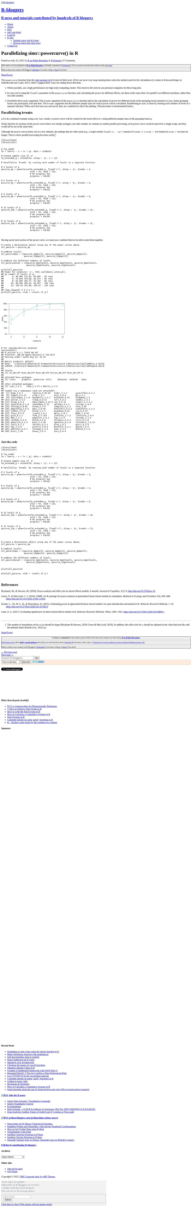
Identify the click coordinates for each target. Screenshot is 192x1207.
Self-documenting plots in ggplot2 (23, 1057)
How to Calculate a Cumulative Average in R (28, 714)
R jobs (10, 37)
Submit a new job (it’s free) (26, 40)
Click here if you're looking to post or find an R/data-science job (118, 642)
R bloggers (56, 60)
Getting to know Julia (17, 1081)
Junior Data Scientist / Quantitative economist (28, 1101)
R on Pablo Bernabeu (38, 60)
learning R (68, 642)
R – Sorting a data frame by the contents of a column (32, 722)
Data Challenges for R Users (20, 1059)
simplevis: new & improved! (20, 1062)
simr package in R (43, 80)
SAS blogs (12, 1171)
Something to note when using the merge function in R (33, 1051)
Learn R (11, 35)
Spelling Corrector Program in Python (25, 1134)
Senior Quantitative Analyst (20, 1104)
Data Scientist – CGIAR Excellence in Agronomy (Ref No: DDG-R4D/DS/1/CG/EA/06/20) (51, 1109)
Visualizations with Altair (19, 1132)
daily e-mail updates (28, 642)
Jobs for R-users (17, 1095)
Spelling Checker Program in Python (24, 1137)
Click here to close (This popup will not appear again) (26, 1204)
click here (35, 70)
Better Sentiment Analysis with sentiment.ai (27, 1054)
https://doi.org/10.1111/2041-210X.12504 (25, 599)
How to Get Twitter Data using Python (25, 1129)
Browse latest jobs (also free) (26, 43)
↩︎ (45, 627)
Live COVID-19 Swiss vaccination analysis (28, 1076)
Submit (8, 1200)
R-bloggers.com (8, 642)
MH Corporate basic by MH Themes (37, 1176)
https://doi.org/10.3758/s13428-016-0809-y (143, 611)
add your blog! (14, 32)
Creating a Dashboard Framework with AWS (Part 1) (32, 1070)
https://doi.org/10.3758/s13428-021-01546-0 (27, 606)
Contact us (12, 46)
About (10, 27)
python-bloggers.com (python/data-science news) (33, 1118)
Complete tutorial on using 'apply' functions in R (30, 719)
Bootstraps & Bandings (18, 1084)
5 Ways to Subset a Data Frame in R (24, 709)
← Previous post (9, 652)
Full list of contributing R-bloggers (18, 1145)
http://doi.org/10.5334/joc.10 (141, 591)
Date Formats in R (16, 717)
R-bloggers (66, 66)
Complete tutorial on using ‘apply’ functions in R (30, 1078)
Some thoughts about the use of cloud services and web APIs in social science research (48, 1089)
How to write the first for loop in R (23, 711)
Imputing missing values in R (21, 1068)
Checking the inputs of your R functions (26, 1065)
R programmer (14, 1106)
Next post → (7, 655)
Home (10, 24)
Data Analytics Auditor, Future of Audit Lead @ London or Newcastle (40, 1112)
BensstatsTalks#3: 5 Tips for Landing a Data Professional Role (36, 1073)
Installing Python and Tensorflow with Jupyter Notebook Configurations (41, 1126)
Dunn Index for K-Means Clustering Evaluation (29, 1124)
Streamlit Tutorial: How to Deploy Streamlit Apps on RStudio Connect (40, 1140)
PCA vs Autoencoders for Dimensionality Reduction (32, 706)
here (110, 66)
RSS (9, 29)
